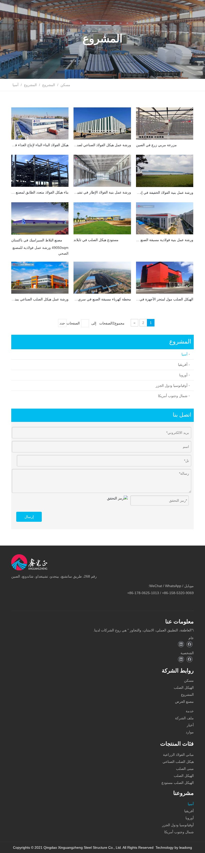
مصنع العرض (184, 702)
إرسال (29, 517)
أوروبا (183, 375)
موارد (190, 732)
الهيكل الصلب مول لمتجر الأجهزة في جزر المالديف (164, 299)
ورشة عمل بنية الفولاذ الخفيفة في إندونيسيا (164, 193)
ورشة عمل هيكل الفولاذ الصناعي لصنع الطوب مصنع (102, 145)
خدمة (190, 711)
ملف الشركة (184, 718)
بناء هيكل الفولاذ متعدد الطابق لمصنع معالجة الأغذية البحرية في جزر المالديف (39, 192)
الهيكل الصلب (184, 688)
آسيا (185, 354)
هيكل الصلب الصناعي (178, 762)
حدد (62, 323)
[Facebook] (189, 644)
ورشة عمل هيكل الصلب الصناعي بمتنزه (39, 299)
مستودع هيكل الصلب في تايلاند (96, 240)
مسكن (189, 680)
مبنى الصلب (185, 769)
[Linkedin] (181, 644)
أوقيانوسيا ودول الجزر (172, 386)
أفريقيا (183, 365)
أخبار (190, 725)
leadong (185, 847)
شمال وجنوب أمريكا (173, 396)
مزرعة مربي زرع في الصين (156, 145)
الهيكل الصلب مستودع (178, 783)
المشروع (187, 695)
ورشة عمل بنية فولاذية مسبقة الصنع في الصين (164, 240)
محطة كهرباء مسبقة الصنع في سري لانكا (102, 299)
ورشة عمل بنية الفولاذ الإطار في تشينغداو (102, 192)
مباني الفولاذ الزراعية (178, 755)
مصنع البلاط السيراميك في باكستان (36, 240)
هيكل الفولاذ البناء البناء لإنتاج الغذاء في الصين (39, 145)
